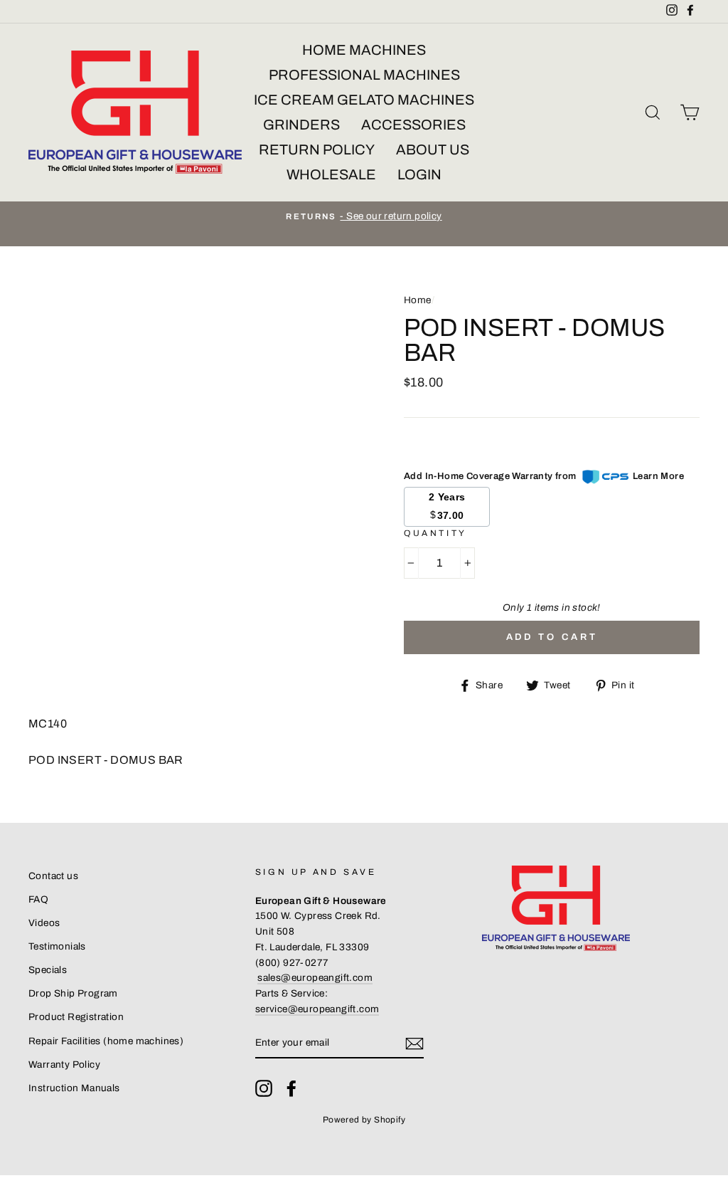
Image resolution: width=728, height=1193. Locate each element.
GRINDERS (301, 124)
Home (418, 300)
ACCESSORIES (413, 124)
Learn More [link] (658, 476)
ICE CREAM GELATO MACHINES (364, 99)
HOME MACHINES (364, 50)
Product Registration (76, 1016)
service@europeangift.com (317, 1009)
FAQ (38, 899)
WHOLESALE (331, 174)
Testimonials (57, 946)
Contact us (53, 876)
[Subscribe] (414, 1043)
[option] (364, 216)
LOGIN (419, 174)
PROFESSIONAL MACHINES (364, 75)
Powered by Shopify (364, 1120)
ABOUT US (432, 149)
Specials (47, 970)
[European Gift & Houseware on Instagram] (263, 1088)
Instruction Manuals (74, 1088)
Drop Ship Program (73, 993)
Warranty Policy (64, 1064)
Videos (44, 923)
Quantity (435, 533)
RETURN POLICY (317, 149)
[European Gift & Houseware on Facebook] (291, 1088)
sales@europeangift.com (315, 977)
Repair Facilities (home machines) (105, 1041)
